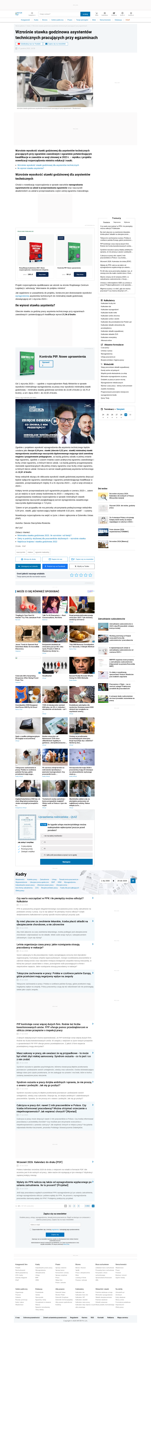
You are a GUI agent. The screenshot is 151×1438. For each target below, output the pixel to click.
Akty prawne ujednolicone (63, 1302)
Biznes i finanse (81, 1268)
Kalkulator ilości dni (82, 1295)
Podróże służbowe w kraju (104, 1292)
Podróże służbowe (101, 1300)
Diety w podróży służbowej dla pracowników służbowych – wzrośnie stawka (51, 538)
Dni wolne (102, 488)
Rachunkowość (20, 1270)
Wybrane (127, 222)
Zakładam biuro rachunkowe (105, 1268)
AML (97, 1280)
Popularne (106, 222)
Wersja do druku (30, 559)
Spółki (77, 1270)
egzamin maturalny (42, 552)
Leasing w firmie (81, 1277)
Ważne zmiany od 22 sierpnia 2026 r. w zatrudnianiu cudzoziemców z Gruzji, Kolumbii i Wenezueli (114, 278)
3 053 (87, 1206)
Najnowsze (117, 222)
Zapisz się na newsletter (84, 559)
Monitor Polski (60, 1295)
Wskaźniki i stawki (102, 1289)
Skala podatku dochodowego (105, 1304)
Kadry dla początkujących (69, 888)
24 (103, 415)
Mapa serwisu (122, 1318)
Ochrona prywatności (31, 1318)
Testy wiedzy (39, 1309)
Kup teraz (42, 274)
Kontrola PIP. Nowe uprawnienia (62, 356)
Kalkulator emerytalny (109, 337)
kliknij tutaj (66, 1244)
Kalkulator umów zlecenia (110, 316)
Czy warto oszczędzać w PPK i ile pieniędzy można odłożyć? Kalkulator (116, 227)
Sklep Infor (58, 1280)
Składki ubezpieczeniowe (104, 1297)
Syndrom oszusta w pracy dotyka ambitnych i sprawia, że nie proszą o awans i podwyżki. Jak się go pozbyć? (116, 251)
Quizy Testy (105, 398)
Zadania (18, 1297)
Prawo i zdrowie (60, 1282)
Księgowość (25, 20)
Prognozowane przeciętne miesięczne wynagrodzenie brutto (115, 393)
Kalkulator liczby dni (108, 303)
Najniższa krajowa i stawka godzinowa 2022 (37, 541)
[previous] (65, 1206)
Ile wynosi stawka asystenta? (30, 168)
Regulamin (74, 1318)
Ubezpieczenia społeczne (39, 882)
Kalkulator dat (106, 306)
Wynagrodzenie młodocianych (112, 383)
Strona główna (20, 26)
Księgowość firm (21, 1264)
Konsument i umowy (62, 1272)
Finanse (118, 1272)
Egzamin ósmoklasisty (42, 1307)
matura (30, 552)
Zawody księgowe (21, 1277)
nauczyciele (20, 552)
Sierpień (120, 409)
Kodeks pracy (32, 879)
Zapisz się (55, 1234)
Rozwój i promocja (21, 1300)
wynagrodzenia (22, 296)
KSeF (128, 20)
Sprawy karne (59, 1270)
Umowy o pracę (106, 351)
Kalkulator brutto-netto (109, 313)
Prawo (69, 20)
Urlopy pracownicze (108, 357)
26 (112, 415)
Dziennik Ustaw (60, 1292)
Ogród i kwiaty (120, 1277)
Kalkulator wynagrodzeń (110, 309)
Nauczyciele (39, 1297)
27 (117, 415)
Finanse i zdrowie (81, 1280)
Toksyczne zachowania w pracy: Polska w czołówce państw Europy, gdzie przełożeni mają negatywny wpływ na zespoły (115, 239)
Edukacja (118, 20)
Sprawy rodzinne (60, 1268)
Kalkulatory (109, 300)
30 (130, 415)
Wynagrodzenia (106, 354)
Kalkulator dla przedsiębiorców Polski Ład (116, 322)
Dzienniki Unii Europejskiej (64, 1300)
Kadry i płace (19, 1302)
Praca (57, 1277)
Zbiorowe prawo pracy (45, 885)
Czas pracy (105, 348)
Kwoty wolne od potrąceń (110, 370)
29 (126, 415)
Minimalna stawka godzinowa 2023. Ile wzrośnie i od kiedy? (44, 535)
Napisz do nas (57, 559)
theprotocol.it (120, 1304)
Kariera (84, 1318)
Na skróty (119, 1289)
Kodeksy (58, 1304)
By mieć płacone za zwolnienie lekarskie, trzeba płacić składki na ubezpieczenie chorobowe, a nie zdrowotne (115, 233)
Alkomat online (106, 340)
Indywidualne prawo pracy (25, 885)
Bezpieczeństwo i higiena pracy (112, 360)
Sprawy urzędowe (61, 1275)
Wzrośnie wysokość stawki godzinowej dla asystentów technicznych (48, 165)
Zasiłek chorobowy (108, 389)
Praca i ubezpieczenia (83, 1272)
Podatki (17, 1268)
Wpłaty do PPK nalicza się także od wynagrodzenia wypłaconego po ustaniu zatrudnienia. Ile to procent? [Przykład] (115, 266)
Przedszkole (39, 1292)
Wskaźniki (109, 364)
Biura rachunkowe (102, 1264)
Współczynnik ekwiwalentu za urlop (114, 373)
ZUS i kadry (19, 1275)
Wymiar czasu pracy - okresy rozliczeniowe (116, 386)
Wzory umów (120, 1300)
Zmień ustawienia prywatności (55, 1318)
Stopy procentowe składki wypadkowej (115, 367)
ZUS (37, 888)
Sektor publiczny (57, 20)
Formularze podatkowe (123, 1302)
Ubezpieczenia (61, 885)
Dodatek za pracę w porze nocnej (113, 379)
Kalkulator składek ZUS (109, 334)
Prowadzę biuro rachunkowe (105, 1270)
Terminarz (109, 409)
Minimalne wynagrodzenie (104, 1295)
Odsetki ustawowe (101, 1302)
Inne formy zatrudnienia (24, 888)
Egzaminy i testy (40, 1300)
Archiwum (119, 1295)
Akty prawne (60, 1289)
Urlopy (54, 879)
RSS (92, 1318)
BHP (53, 882)
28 (121, 415)
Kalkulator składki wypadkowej (112, 331)
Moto (94, 20)
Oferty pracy (20, 890)
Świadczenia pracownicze (68, 879)
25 (108, 415)
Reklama (110, 1318)
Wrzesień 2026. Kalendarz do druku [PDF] (115, 261)
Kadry (36, 20)
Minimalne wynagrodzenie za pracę (114, 376)
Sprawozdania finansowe (104, 1277)
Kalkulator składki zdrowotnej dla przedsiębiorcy (113, 326)
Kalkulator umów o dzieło (110, 319)
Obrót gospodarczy (21, 1272)
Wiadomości (20, 879)
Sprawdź (45, 363)
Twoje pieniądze (82, 20)
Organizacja (19, 1292)
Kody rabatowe (120, 1297)
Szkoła (37, 1295)
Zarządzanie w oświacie (43, 1302)
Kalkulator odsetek (82, 1300)
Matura (37, 1304)
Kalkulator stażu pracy (83, 1302)
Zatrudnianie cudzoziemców (111, 618)
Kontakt (101, 1318)
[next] (93, 1206)
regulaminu (55, 1229)
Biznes (44, 20)
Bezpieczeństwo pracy (49, 888)
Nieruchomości (105, 20)
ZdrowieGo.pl (120, 1292)
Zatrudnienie (44, 879)
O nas (17, 1318)
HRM (59, 882)
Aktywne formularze (114, 344)
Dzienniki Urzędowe (61, 1297)
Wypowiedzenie (21, 882)
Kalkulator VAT (80, 1297)
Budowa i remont (121, 1275)
